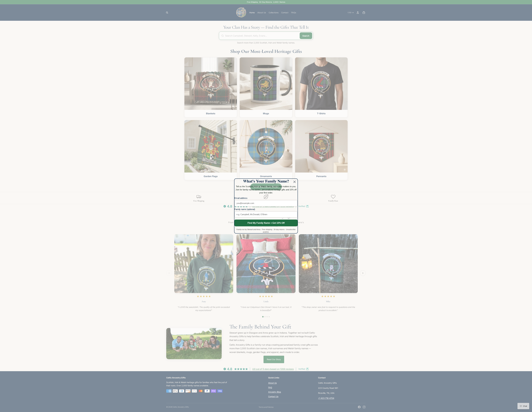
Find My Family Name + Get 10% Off (266, 223)
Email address (240, 198)
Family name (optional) (244, 209)
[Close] (294, 181)
